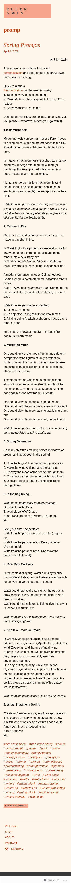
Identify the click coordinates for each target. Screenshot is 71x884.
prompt (35, 761)
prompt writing (15, 766)
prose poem (13, 770)
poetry (56, 748)
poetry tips (53, 757)
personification (13, 72)
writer (25, 779)
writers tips (30, 787)
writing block (27, 792)
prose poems (34, 770)
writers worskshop (53, 787)
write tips (11, 779)
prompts (58, 766)
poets (9, 761)
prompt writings (38, 766)
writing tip (36, 796)
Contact (11, 843)
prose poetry (56, 770)
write (37, 774)
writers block (27, 783)
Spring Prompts (22, 45)
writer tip (59, 779)
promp (22, 761)
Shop (8, 831)
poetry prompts (15, 757)
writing (10, 792)
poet (44, 748)
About (9, 837)
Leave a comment (15, 805)
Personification (13, 90)
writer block (41, 779)
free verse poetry (42, 744)
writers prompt (49, 783)
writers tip (12, 787)
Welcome (11, 825)
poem (61, 744)
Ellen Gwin (18, 11)
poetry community (17, 752)
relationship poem (17, 774)
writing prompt (49, 792)
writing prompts (15, 796)
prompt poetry (53, 761)
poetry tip (36, 757)
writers (10, 783)
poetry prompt (42, 752)
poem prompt (14, 748)
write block (52, 774)
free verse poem (16, 744)
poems (31, 748)
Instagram (16, 848)
